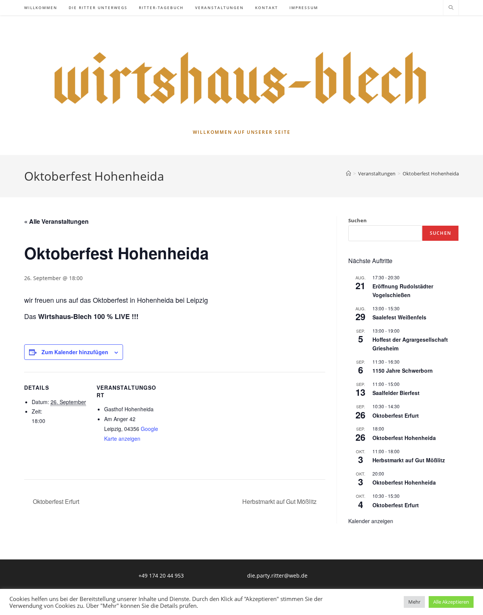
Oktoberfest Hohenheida (431, 173)
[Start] (348, 173)
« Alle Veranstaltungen (56, 221)
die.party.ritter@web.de (277, 575)
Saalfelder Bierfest (396, 393)
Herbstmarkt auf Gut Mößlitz (280, 501)
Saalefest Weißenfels (399, 317)
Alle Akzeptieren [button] (451, 601)
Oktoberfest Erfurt (55, 501)
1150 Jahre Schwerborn (402, 370)
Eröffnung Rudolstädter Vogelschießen (402, 290)
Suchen (357, 220)
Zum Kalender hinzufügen (75, 352)
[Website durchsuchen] (451, 8)
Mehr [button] (414, 601)
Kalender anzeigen (370, 521)
